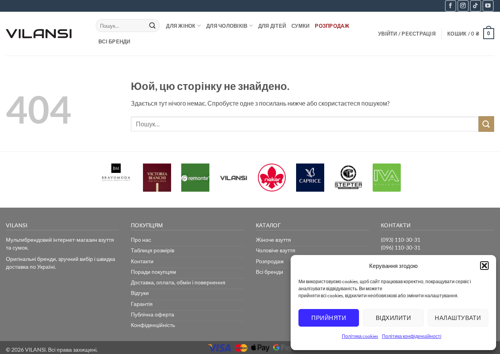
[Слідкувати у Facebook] (450, 5)
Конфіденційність (153, 325)
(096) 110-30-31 (400, 247)
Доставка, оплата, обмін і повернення (178, 282)
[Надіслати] (152, 25)
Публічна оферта (152, 314)
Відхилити (393, 317)
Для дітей (272, 26)
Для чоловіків (226, 26)
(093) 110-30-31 (400, 239)
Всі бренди (114, 41)
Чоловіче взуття (275, 250)
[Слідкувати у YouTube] (488, 5)
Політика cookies (360, 336)
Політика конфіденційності (411, 336)
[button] (484, 266)
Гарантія (142, 303)
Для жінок (180, 26)
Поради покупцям (153, 271)
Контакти (142, 261)
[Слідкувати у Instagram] (463, 5)
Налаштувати (458, 317)
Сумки (300, 26)
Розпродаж (332, 26)
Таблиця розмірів (152, 250)
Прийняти (328, 317)
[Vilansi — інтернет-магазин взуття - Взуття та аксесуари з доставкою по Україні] (45, 34)
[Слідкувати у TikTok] (475, 5)
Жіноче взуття (273, 239)
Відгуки (140, 292)
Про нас (141, 239)
